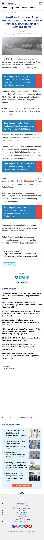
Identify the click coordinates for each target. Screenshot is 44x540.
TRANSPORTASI (9, 264)
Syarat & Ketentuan (22, 519)
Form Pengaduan (22, 521)
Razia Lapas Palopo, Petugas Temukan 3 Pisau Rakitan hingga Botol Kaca (15, 475)
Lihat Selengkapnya (21, 485)
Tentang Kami (22, 504)
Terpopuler (14, 8)
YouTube (27, 529)
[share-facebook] (16, 277)
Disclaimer (22, 515)
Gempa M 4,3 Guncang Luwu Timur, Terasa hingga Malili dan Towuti (16, 443)
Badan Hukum (22, 506)
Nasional (33, 8)
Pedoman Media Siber (22, 508)
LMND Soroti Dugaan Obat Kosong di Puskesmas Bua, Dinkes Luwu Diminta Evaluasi (16, 433)
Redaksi (22, 510)
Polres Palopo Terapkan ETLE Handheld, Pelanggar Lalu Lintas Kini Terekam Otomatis (19, 167)
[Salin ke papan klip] (27, 277)
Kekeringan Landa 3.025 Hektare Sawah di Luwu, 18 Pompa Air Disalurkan (16, 465)
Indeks (24, 8)
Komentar (23, 282)
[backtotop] (22, 494)
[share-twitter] (20, 277)
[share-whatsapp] (23, 277)
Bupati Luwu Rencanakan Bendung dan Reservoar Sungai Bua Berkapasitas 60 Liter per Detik (15, 454)
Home (4, 8)
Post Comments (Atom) (22, 418)
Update (30, 181)
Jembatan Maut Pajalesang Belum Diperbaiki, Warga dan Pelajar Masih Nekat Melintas (19, 126)
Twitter (23, 529)
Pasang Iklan (22, 517)
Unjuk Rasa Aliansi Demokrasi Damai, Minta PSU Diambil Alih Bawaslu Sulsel (20, 255)
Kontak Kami (22, 512)
